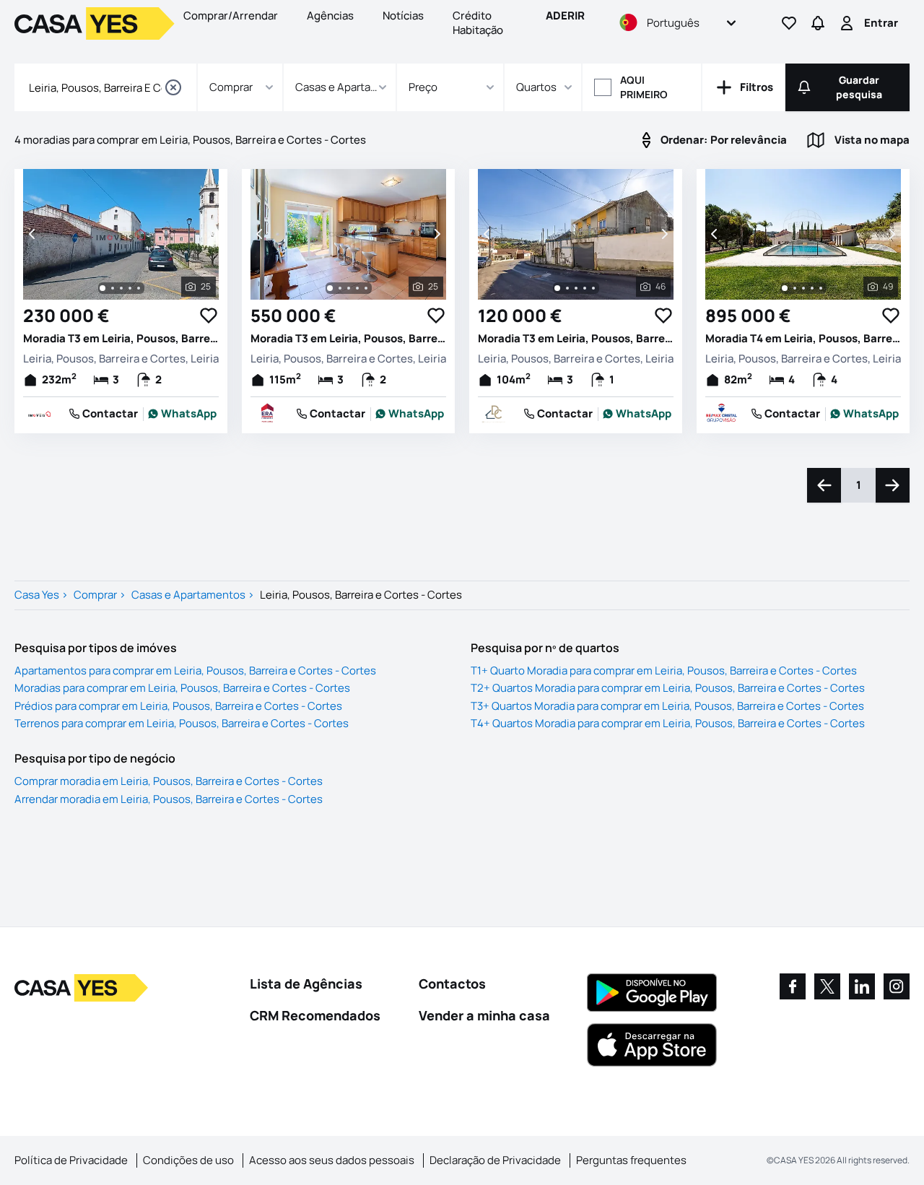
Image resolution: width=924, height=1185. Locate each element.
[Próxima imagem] (209, 234)
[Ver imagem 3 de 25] (121, 288)
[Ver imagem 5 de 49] (820, 288)
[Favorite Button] (209, 315)
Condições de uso (188, 1160)
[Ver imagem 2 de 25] (112, 288)
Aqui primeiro (644, 87)
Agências (330, 15)
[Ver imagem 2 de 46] (567, 288)
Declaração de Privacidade (495, 1160)
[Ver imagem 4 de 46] (584, 288)
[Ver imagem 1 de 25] (102, 288)
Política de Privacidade (71, 1160)
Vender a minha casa (484, 1015)
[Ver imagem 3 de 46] (576, 288)
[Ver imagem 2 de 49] (794, 288)
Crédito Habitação (478, 23)
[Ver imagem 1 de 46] (557, 288)
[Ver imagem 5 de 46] (593, 288)
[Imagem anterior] (33, 234)
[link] (183, 414)
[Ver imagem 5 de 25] (138, 288)
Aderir (565, 15)
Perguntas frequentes (631, 1160)
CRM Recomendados (315, 1015)
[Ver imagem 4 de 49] (812, 288)
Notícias (403, 15)
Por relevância (724, 139)
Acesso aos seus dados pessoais (331, 1160)
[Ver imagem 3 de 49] (803, 288)
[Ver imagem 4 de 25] (129, 288)
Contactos (452, 983)
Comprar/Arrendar (230, 15)
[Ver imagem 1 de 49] (785, 288)
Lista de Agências (306, 983)
